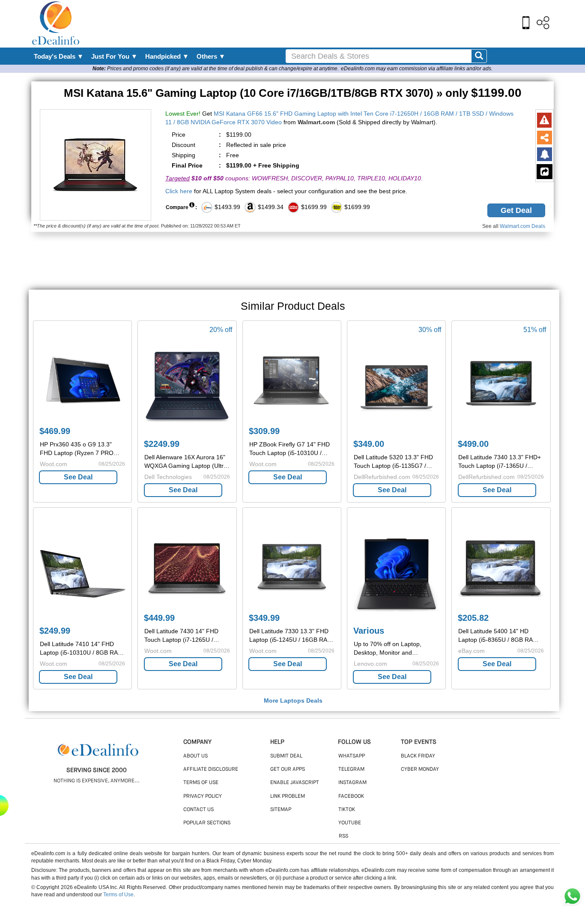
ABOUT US (195, 756)
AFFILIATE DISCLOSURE (210, 769)
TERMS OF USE (200, 782)
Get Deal (516, 210)
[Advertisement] (311, 23)
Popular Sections (206, 823)
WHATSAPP (351, 756)
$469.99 (54, 431)
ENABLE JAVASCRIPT (294, 782)
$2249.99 (161, 444)
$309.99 (264, 431)
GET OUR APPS (287, 769)
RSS (343, 836)
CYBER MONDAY (420, 769)
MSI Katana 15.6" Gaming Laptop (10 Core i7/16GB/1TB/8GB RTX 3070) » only (293, 93)
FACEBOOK (351, 796)
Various (368, 630)
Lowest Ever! (182, 113)
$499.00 (473, 444)
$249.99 (54, 630)
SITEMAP (280, 809)
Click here (178, 191)
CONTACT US (198, 809)
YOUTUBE (349, 823)
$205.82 (473, 618)
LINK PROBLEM (287, 796)
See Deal (78, 477)
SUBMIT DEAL (286, 756)
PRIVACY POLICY (202, 796)
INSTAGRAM (352, 782)
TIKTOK (346, 809)
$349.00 (368, 444)
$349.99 (264, 618)
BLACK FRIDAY (418, 756)
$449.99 (159, 618)
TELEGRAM (351, 769)
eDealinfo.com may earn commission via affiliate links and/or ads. (416, 69)
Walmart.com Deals (522, 226)
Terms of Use (118, 895)
